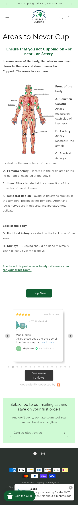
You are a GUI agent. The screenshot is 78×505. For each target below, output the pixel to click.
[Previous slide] (7, 336)
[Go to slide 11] (52, 367)
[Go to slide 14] (65, 367)
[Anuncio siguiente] (71, 4)
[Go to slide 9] (43, 367)
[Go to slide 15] (69, 367)
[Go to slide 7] (34, 367)
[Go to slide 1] (8, 367)
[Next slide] (70, 336)
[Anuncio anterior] (7, 4)
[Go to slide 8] (39, 367)
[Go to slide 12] (56, 367)
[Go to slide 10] (47, 367)
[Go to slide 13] (60, 367)
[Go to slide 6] (30, 367)
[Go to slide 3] (17, 367)
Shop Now (39, 293)
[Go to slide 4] (21, 367)
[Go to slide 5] (26, 367)
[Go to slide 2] (13, 367)
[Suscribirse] (64, 433)
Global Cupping (35, 482)
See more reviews (39, 375)
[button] (7, 17)
